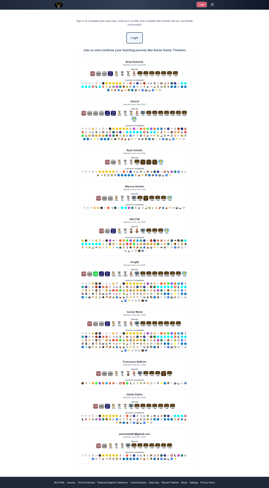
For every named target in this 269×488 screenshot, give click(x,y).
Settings (194, 482)
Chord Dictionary (86, 482)
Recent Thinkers (170, 482)
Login (202, 4)
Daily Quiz (154, 482)
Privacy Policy (208, 482)
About (184, 482)
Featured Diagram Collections (113, 482)
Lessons (71, 482)
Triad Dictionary (138, 482)
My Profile (59, 482)
